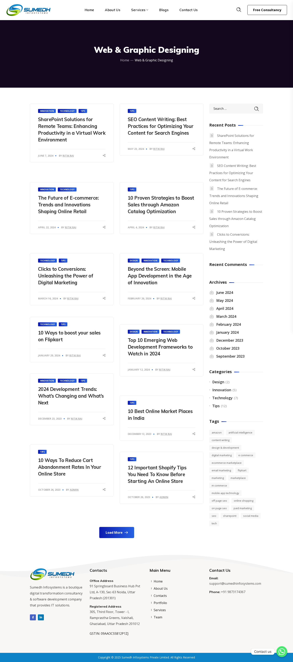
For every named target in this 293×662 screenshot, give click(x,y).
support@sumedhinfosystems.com (235, 583)
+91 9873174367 (233, 592)
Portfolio (160, 603)
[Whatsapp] (281, 651)
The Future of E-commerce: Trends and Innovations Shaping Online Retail (68, 204)
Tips (83, 111)
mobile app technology (225, 493)
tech (214, 523)
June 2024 (224, 292)
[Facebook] (33, 617)
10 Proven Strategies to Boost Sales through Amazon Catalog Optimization (161, 204)
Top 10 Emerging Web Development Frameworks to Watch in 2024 (160, 347)
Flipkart (242, 470)
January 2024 (227, 332)
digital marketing (222, 455)
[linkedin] (41, 617)
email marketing (221, 470)
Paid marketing (243, 508)
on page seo (219, 508)
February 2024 (228, 324)
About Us (161, 588)
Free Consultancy (267, 10)
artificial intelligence (240, 432)
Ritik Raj (68, 155)
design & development (225, 447)
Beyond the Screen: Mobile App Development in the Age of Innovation (160, 275)
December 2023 (229, 340)
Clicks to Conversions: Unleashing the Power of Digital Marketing (65, 275)
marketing (218, 478)
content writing (220, 440)
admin (74, 489)
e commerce (245, 455)
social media (250, 516)
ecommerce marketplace (227, 463)
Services (160, 610)
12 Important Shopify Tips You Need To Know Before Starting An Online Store (157, 474)
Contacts (160, 595)
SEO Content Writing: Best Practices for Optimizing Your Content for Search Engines (161, 126)
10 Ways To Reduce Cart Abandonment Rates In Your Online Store (69, 467)
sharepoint (229, 516)
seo (214, 516)
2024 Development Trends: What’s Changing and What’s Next (71, 396)
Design (134, 260)
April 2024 (224, 308)
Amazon (217, 432)
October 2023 (227, 348)
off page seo (219, 500)
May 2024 (224, 300)
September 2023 (230, 356)
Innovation (47, 111)
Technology (67, 111)
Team (158, 617)
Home (124, 60)
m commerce (219, 485)
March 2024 (226, 316)
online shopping (243, 500)
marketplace (238, 478)
